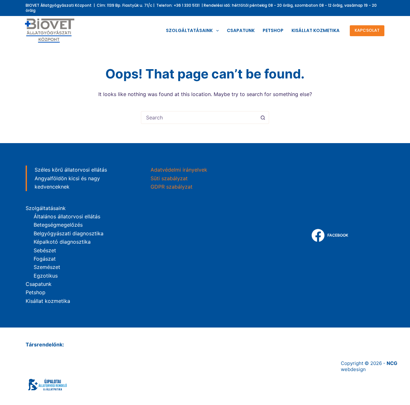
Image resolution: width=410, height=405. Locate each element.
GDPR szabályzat (172, 186)
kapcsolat (367, 30)
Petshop (273, 30)
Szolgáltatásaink (189, 30)
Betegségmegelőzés (58, 225)
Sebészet (45, 250)
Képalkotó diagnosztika (62, 242)
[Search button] (263, 117)
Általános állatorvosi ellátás (67, 216)
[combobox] (199, 117)
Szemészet (47, 267)
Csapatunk (241, 30)
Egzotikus (46, 275)
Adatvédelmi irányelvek (179, 169)
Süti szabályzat (169, 178)
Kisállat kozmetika (315, 30)
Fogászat (45, 258)
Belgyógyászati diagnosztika (68, 233)
